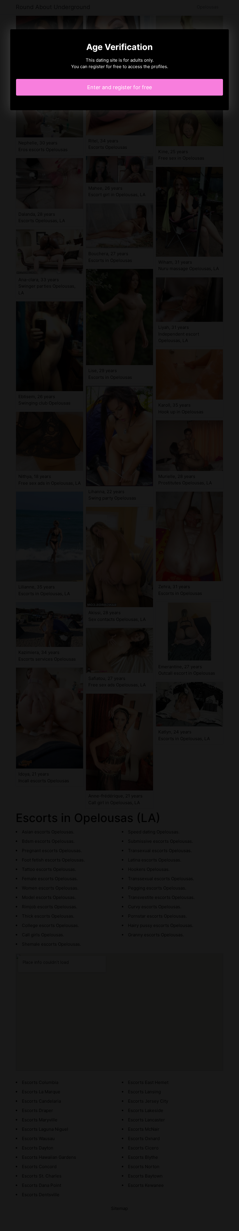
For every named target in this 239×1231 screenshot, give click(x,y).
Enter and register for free (119, 87)
